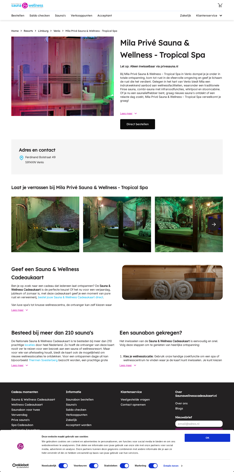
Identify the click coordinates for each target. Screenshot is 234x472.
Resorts (28, 30)
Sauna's (60, 15)
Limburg (43, 30)
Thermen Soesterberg (43, 360)
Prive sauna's (20, 420)
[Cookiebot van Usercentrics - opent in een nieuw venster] (21, 465)
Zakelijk (185, 15)
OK (207, 437)
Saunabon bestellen (80, 399)
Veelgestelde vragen (135, 399)
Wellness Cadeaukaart (27, 404)
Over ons (181, 403)
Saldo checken (39, 15)
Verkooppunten (81, 15)
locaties (30, 345)
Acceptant (104, 15)
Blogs (179, 408)
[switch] (93, 465)
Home (15, 30)
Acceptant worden (79, 425)
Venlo (56, 30)
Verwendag (19, 415)
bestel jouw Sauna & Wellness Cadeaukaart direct (70, 297)
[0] (220, 5)
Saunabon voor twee (25, 409)
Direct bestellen (138, 124)
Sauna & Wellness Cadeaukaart (33, 399)
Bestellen (17, 15)
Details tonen (170, 465)
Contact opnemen (133, 404)
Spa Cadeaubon (22, 425)
